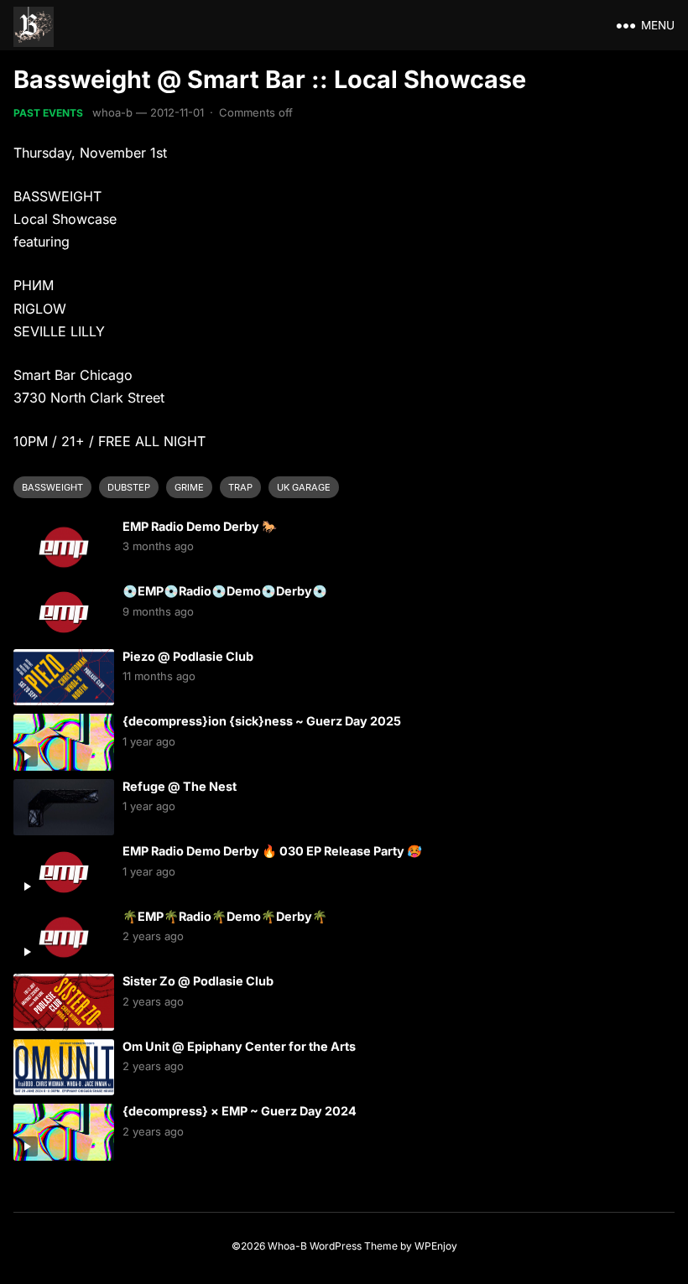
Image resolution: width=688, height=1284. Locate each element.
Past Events (48, 113)
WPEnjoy (435, 1246)
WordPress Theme (354, 1246)
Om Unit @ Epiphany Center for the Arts (239, 1046)
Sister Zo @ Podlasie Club (198, 981)
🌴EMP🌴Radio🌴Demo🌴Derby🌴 (224, 916)
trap (240, 487)
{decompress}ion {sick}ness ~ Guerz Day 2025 (261, 721)
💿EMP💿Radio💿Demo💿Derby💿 (224, 591)
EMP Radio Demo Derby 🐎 (199, 526)
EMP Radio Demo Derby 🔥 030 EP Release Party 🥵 (272, 851)
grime (189, 487)
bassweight (52, 487)
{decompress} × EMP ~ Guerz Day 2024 (239, 1111)
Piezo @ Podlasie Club (187, 656)
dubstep (128, 487)
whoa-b (112, 112)
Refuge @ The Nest (179, 786)
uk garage (304, 487)
